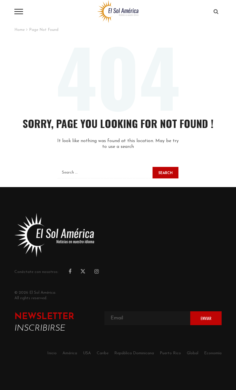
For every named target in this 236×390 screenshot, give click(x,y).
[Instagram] (96, 272)
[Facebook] (69, 272)
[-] (118, 11)
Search (165, 173)
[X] (82, 272)
